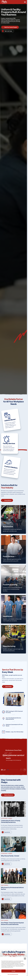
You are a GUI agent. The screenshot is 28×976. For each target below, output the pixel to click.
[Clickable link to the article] (11, 419)
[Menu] (25, 2)
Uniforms (4, 885)
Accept (13, 971)
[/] (13, 519)
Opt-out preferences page (13, 974)
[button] (25, 958)
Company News (6, 818)
